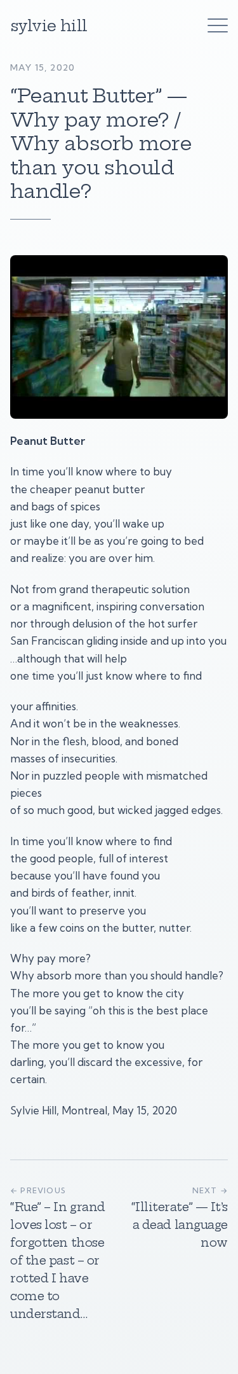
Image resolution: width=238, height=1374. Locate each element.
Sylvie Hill (48, 25)
